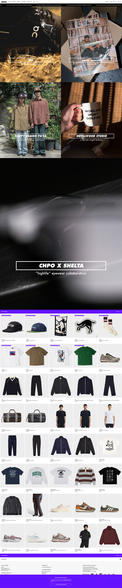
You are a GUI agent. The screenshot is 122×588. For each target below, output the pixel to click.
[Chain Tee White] (110, 446)
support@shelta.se (47, 567)
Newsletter (29, 1)
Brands (18, 1)
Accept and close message (61, 584)
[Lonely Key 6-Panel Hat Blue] (37, 326)
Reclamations (44, 572)
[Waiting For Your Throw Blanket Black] (61, 326)
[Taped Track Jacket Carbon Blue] (61, 446)
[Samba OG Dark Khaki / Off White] (110, 506)
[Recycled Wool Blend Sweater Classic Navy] (12, 506)
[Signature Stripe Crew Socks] (110, 326)
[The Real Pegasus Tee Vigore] (61, 476)
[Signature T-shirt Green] (85, 356)
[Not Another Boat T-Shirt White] (61, 356)
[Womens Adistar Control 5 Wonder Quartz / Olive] (61, 536)
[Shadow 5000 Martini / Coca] (85, 506)
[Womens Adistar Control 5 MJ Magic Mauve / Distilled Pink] (12, 536)
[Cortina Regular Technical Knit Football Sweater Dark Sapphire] (12, 386)
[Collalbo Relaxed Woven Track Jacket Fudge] (110, 536)
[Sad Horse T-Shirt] (12, 356)
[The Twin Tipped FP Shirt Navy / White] (85, 416)
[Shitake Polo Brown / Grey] (85, 476)
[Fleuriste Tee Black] (110, 476)
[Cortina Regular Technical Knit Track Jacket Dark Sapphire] (85, 386)
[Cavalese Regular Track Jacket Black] (61, 386)
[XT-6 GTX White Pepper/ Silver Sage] (110, 356)
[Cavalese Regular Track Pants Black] (37, 386)
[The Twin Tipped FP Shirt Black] (61, 416)
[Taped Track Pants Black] (37, 446)
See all (117, 311)
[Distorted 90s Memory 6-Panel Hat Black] (12, 326)
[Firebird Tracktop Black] (85, 536)
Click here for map (4, 570)
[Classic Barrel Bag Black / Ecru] (12, 416)
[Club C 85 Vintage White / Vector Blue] (37, 536)
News (10, 1)
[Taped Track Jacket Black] (85, 446)
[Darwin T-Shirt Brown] (37, 356)
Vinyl (34, 1)
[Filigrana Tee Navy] (12, 476)
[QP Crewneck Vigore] (37, 476)
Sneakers (14, 1)
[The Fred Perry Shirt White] (110, 416)
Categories (23, 1)
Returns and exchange (46, 571)
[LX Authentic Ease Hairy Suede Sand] (61, 506)
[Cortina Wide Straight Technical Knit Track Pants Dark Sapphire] (110, 386)
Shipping (43, 573)
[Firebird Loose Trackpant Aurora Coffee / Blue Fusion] (37, 506)
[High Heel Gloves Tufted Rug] (85, 326)
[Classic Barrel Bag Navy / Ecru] (37, 416)
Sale (37, 1)
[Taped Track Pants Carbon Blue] (12, 446)
